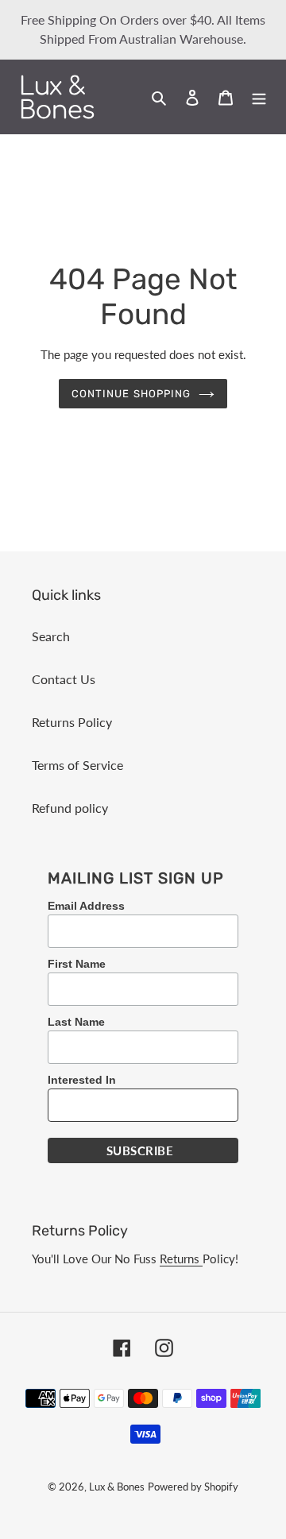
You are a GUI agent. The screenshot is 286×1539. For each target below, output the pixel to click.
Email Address (86, 905)
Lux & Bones (117, 1486)
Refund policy (70, 807)
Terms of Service (77, 764)
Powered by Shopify (193, 1486)
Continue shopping (131, 394)
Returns (181, 1258)
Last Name (76, 1021)
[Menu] (259, 96)
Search (51, 636)
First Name (77, 963)
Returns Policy (72, 721)
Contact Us (63, 678)
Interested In (82, 1079)
